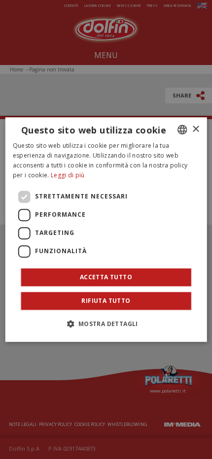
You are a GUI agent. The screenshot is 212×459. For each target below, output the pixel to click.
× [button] (195, 129)
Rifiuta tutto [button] (105, 300)
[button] (106, 323)
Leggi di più (68, 175)
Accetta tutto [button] (106, 277)
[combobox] (182, 129)
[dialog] (106, 229)
